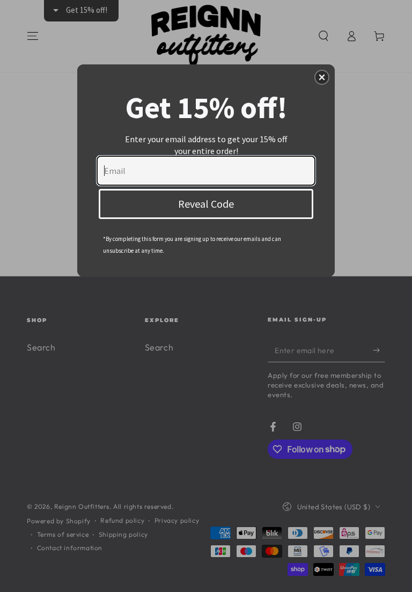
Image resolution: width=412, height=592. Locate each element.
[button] (321, 77)
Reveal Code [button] (206, 203)
